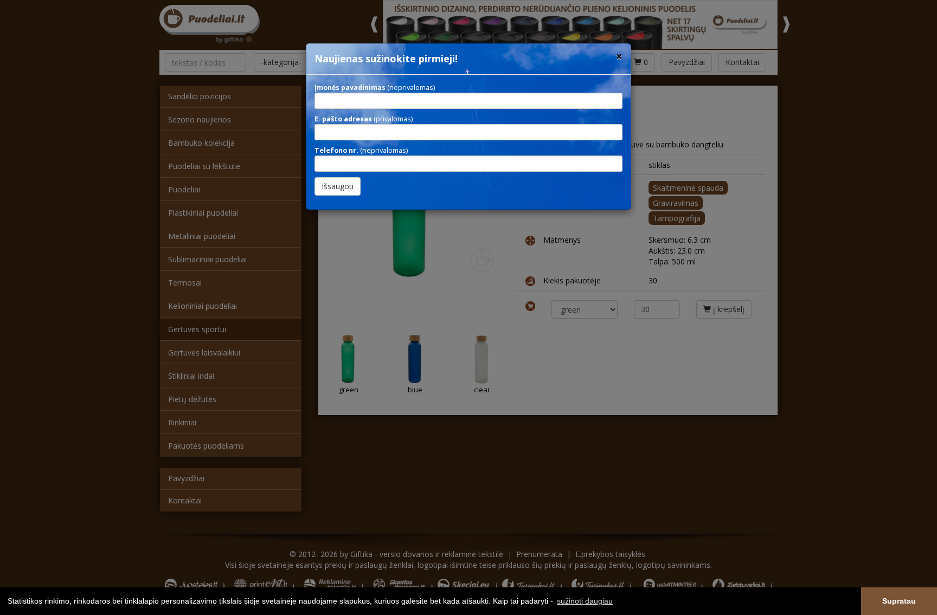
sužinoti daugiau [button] (585, 601)
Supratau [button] (899, 601)
